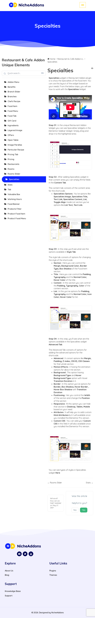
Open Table (13, 140)
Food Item (12, 106)
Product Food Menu (17, 218)
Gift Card (12, 120)
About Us (9, 570)
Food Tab (12, 116)
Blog (7, 575)
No (75, 510)
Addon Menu (13, 82)
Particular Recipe (16, 149)
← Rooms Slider (55, 482)
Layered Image (15, 130)
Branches (12, 96)
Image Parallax (15, 145)
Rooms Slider (14, 174)
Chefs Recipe (14, 101)
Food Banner (14, 204)
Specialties (14, 179)
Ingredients (13, 125)
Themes (53, 575)
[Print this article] (92, 68)
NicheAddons (57, 612)
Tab (9, 189)
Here (57, 473)
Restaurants (13, 164)
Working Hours (15, 199)
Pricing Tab (13, 154)
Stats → (89, 482)
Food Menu (13, 111)
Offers (11, 135)
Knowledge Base (13, 591)
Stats (10, 184)
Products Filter (15, 209)
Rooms (11, 169)
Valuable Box (14, 194)
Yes (83, 510)
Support (8, 595)
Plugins (52, 570)
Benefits (11, 87)
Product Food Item (16, 213)
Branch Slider (14, 91)
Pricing (11, 159)
